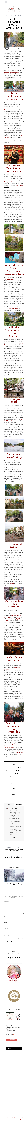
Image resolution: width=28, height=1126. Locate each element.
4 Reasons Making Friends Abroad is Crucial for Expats (14, 849)
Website (6, 928)
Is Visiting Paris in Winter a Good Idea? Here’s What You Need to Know (14, 884)
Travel (15, 15)
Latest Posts (19, 804)
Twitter (14, 788)
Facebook (14, 786)
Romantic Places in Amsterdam (14, 770)
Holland (19, 767)
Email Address (10, 1034)
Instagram (12, 837)
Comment (7, 901)
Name (6, 917)
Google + (14, 792)
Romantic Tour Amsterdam (11, 72)
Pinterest (14, 790)
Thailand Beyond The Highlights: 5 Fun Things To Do (14, 857)
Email (6, 922)
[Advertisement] (16, 1065)
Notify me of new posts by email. (14, 938)
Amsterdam (9, 15)
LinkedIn (14, 794)
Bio (9, 804)
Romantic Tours (14, 776)
